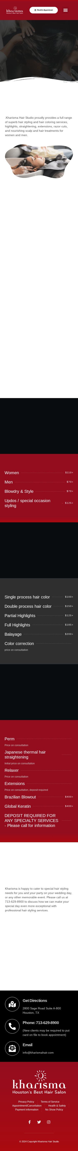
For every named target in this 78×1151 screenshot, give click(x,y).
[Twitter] (39, 1122)
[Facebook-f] (29, 1122)
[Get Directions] (12, 1004)
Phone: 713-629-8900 (41, 1023)
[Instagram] (48, 1122)
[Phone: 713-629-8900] (12, 1026)
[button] (65, 10)
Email (27, 1045)
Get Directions (35, 1000)
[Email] (12, 1048)
